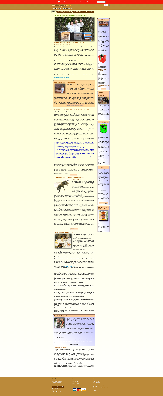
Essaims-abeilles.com (76, 385)
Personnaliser (100, 1)
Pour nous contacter (57, 391)
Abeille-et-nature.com (76, 381)
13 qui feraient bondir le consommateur (75, 105)
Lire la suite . (73, 174)
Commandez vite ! (103, 203)
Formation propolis (89, 11)
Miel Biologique (68, 11)
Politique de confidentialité (97, 383)
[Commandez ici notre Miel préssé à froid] (103, 215)
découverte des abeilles (69, 266)
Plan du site (95, 390)
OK (104, 1)
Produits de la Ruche (78, 11)
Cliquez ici (103, 89)
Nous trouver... (95, 386)
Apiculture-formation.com (77, 383)
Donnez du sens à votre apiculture (62, 135)
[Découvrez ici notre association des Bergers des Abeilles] (103, 128)
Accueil (54, 11)
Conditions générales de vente (98, 385)
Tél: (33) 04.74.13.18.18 (58, 386)
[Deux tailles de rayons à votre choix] (103, 100)
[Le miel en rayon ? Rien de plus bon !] (103, 23)
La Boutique (60, 11)
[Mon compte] (109, 5)
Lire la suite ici (74, 228)
